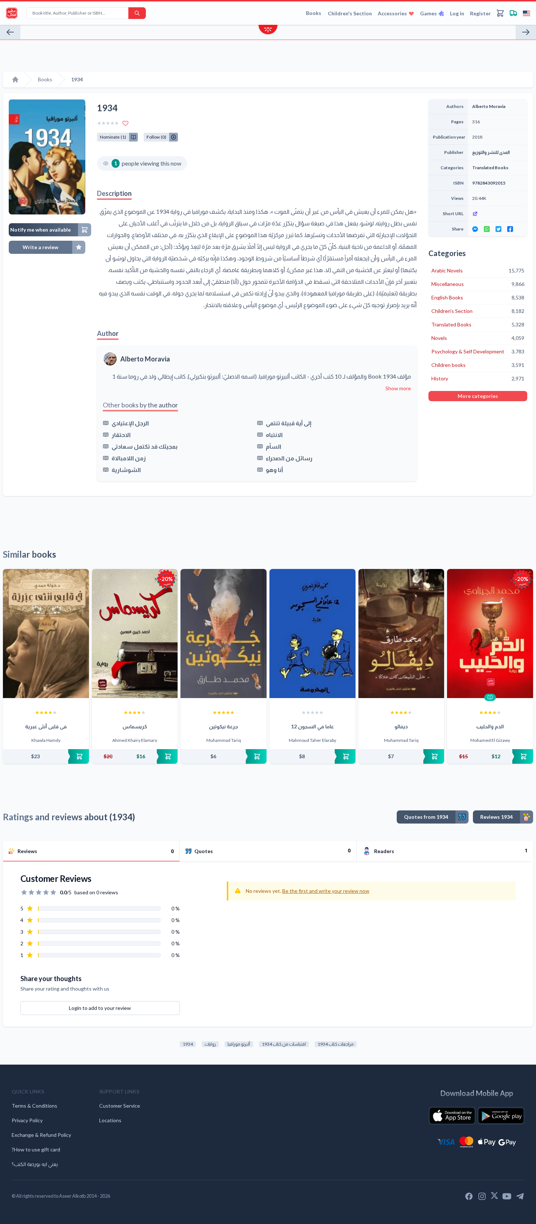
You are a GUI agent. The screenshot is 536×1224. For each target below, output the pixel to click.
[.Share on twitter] (498, 229)
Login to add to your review (100, 1008)
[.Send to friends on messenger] (475, 229)
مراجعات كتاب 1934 (336, 1044)
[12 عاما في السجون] (312, 633)
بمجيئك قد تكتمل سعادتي (145, 446)
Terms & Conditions (34, 1106)
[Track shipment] (513, 13)
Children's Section (350, 13)
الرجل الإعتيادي (130, 422)
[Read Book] (490, 697)
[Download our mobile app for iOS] (452, 1115)
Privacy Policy (27, 1120)
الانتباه (274, 434)
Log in (457, 13)
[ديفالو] (401, 633)
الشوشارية (126, 469)
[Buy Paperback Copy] (46, 756)
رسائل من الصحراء (289, 457)
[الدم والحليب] (490, 633)
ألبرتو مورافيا (239, 1044)
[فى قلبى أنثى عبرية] (46, 633)
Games (428, 13)
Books (313, 13)
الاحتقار (121, 434)
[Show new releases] (268, 30)
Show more (398, 388)
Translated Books (490, 167)
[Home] (15, 79)
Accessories (392, 13)
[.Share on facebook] (510, 229)
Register (480, 13)
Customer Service (119, 1106)
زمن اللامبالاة (129, 457)
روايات (210, 1044)
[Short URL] (497, 214)
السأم (273, 446)
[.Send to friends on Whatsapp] (487, 229)
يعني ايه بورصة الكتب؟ (35, 1164)
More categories (478, 396)
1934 (188, 1044)
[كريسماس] (135, 633)
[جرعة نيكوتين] (223, 633)
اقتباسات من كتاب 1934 (284, 1044)
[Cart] (500, 13)
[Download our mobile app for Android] (501, 1115)
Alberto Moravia (145, 359)
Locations (110, 1120)
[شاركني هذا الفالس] (10, 32)
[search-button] (137, 13)
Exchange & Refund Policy (41, 1135)
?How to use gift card (36, 1149)
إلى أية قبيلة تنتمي (288, 422)
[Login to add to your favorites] (125, 123)
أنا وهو (274, 469)
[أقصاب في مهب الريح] (526, 32)
